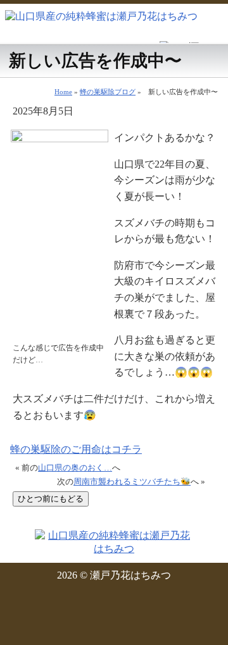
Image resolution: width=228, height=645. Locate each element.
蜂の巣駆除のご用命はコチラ (76, 449)
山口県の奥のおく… (75, 468)
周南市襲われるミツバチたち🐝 (132, 481)
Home (63, 91)
